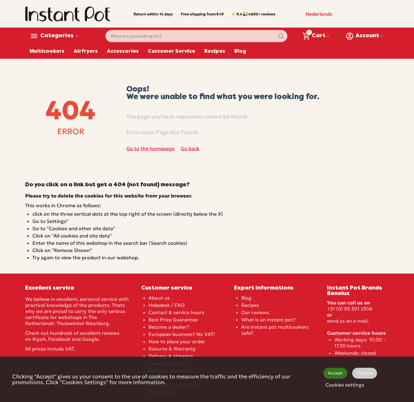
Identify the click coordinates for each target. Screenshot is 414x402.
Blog (240, 51)
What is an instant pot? (268, 320)
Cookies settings (345, 385)
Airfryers (86, 51)
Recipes (214, 51)
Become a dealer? (169, 327)
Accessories (123, 51)
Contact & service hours (176, 312)
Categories (57, 36)
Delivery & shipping (171, 356)
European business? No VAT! (182, 334)
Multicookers (47, 51)
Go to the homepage (150, 148)
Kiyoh (39, 339)
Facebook (59, 339)
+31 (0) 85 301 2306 (349, 309)
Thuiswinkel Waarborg (83, 323)
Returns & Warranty (172, 349)
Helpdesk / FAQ (167, 305)
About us (159, 298)
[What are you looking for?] (281, 36)
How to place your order (177, 341)
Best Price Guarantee (173, 320)
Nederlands (318, 14)
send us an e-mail (347, 321)
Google (90, 339)
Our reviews (255, 312)
